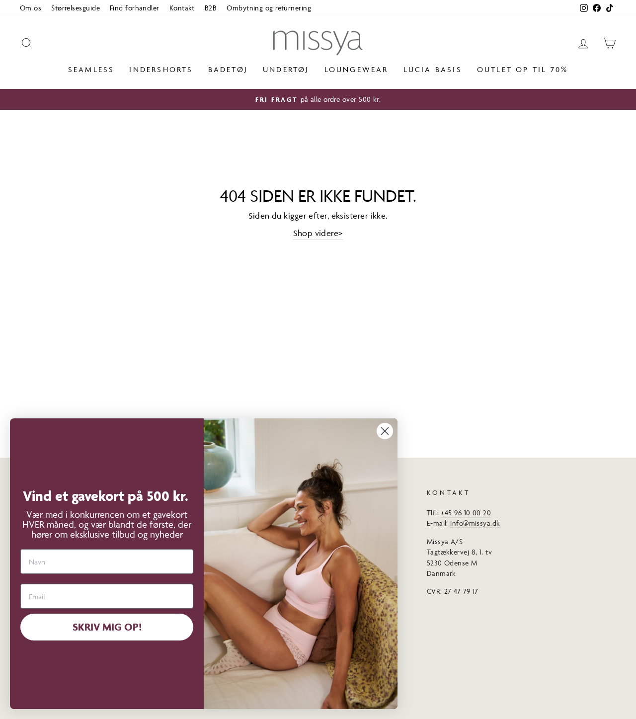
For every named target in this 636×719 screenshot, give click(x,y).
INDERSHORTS (161, 69)
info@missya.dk (475, 523)
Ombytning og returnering (269, 7)
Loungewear (356, 69)
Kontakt (182, 7)
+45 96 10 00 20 (466, 512)
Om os (30, 7)
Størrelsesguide (75, 7)
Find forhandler (134, 7)
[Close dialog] (385, 431)
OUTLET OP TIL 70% (522, 69)
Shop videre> (317, 233)
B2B (211, 7)
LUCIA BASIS (432, 69)
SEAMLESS (91, 69)
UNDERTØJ (286, 69)
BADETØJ (228, 69)
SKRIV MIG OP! (107, 627)
